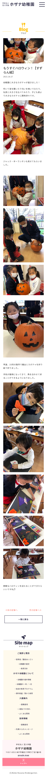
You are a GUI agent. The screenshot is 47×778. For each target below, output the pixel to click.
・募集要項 (23, 704)
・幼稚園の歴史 (23, 664)
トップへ (23, 763)
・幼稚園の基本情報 (23, 679)
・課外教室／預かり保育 (23, 693)
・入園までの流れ (23, 709)
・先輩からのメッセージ (23, 729)
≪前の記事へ (11, 610)
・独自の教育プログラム (23, 689)
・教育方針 (23, 668)
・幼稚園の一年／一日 (23, 684)
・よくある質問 (23, 713)
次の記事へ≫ (35, 610)
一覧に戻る (23, 619)
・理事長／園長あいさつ (23, 659)
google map (23, 755)
